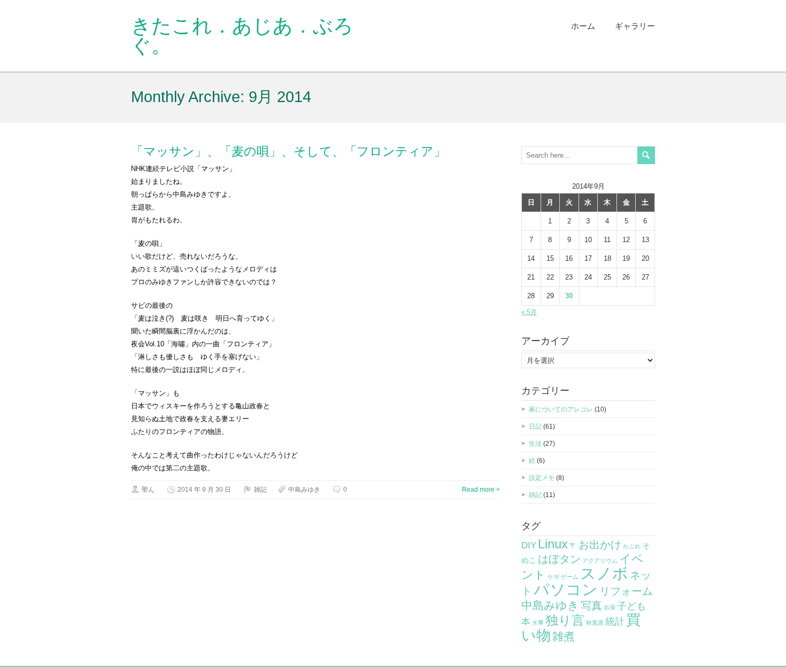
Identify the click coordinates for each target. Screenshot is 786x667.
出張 (609, 607)
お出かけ (600, 544)
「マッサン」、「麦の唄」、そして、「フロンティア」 (288, 151)
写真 (591, 605)
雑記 (260, 489)
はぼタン (559, 559)
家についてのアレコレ (561, 409)
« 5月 (529, 312)
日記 (535, 426)
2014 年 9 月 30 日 (204, 489)
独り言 (564, 620)
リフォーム (626, 591)
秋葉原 (595, 622)
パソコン (566, 589)
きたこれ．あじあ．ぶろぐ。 (242, 36)
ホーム (583, 25)
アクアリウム (600, 560)
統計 (615, 621)
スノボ (604, 573)
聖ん (148, 489)
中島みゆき (304, 489)
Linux (553, 544)
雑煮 (563, 636)
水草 (538, 622)
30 (569, 296)
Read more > (481, 489)
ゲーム (570, 576)
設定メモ (541, 478)
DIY (528, 545)
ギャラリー (635, 25)
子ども (631, 605)
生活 (535, 443)
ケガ (553, 576)
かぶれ (632, 546)
